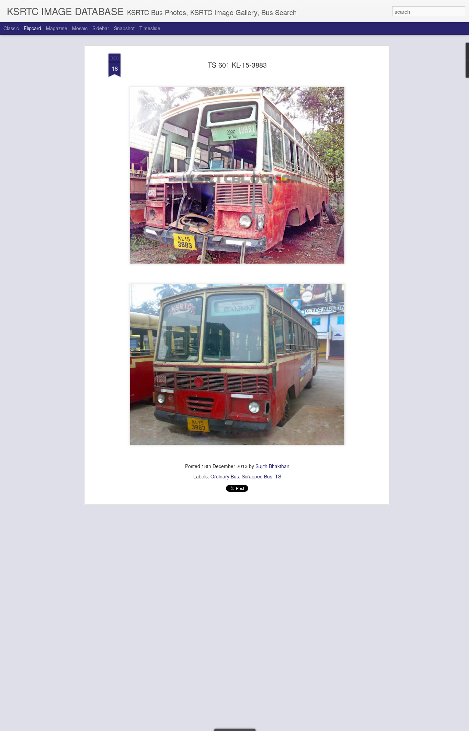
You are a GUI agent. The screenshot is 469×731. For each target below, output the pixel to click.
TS (278, 476)
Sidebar (100, 28)
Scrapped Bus (257, 476)
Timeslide (149, 28)
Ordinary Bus (224, 476)
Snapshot (124, 28)
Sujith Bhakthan (272, 466)
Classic (11, 28)
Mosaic (80, 28)
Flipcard (32, 28)
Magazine (56, 28)
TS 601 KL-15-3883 (237, 65)
